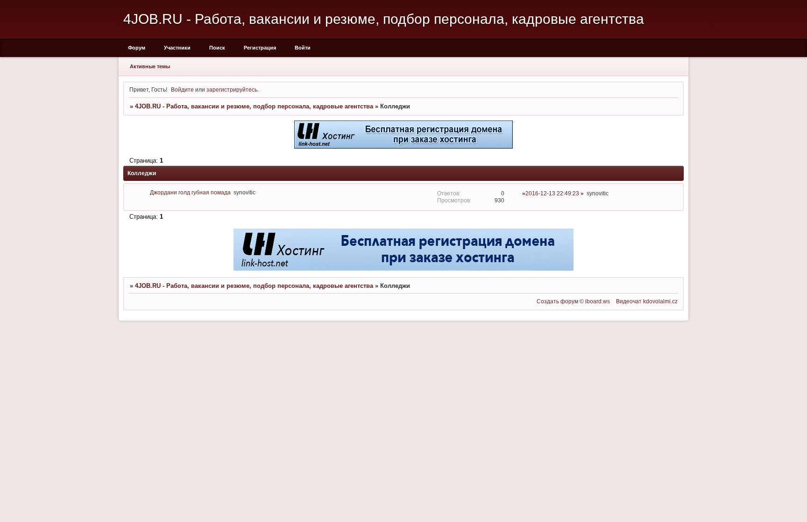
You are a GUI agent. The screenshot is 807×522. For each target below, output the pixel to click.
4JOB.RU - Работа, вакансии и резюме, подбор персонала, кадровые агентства (254, 106)
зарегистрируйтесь (231, 89)
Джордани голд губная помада (190, 192)
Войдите (182, 89)
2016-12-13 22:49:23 (552, 193)
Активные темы (150, 66)
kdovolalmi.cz (660, 301)
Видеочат (629, 301)
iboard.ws (597, 301)
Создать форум (557, 301)
